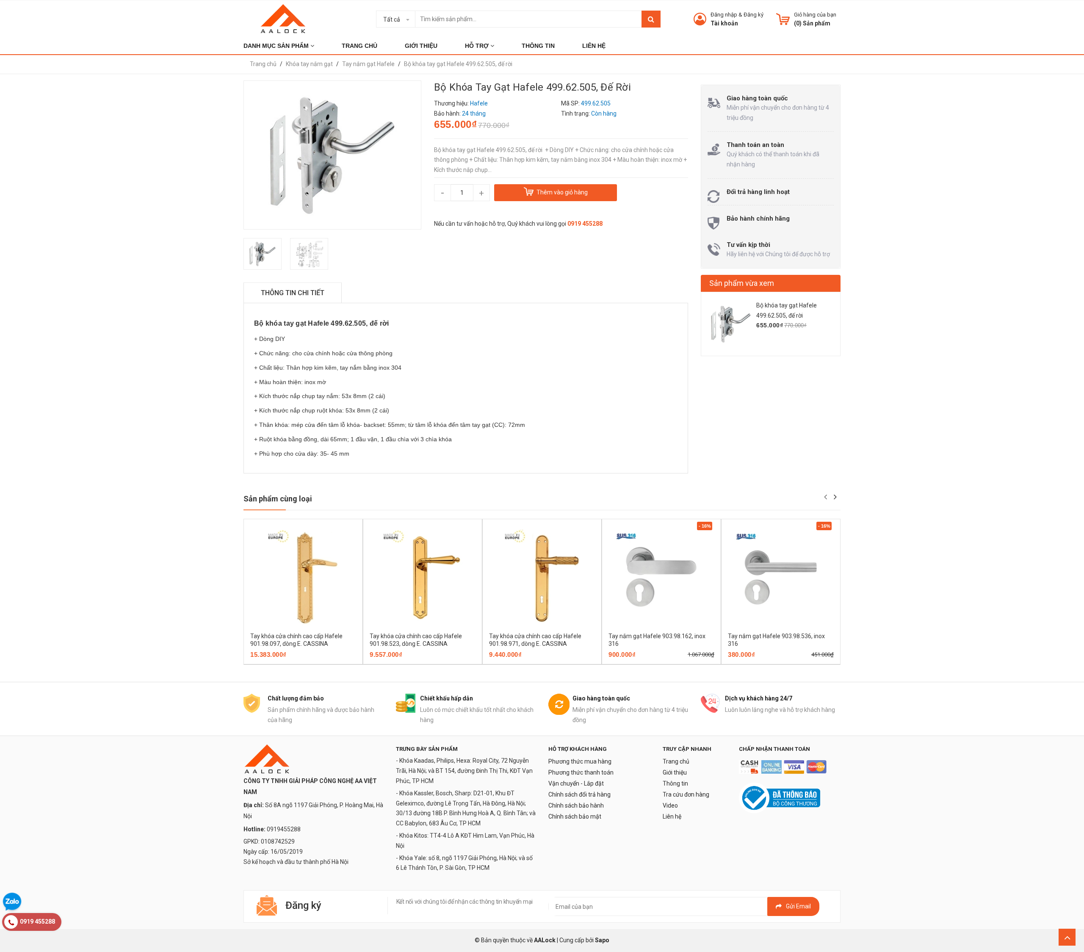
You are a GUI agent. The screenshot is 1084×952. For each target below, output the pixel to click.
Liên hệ (672, 816)
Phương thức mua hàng (579, 761)
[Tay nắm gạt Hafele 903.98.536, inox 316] (781, 578)
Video (670, 805)
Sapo (602, 940)
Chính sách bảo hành (576, 805)
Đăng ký (753, 14)
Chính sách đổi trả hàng (579, 794)
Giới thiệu (675, 772)
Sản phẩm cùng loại (277, 498)
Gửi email (798, 906)
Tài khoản (724, 23)
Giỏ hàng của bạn (815, 14)
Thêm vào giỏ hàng (291, 661)
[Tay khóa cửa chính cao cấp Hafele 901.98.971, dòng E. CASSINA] (542, 578)
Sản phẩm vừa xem (741, 283)
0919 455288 (585, 223)
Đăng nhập (724, 14)
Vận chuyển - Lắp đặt (576, 783)
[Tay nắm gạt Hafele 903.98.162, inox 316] (661, 578)
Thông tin (675, 783)
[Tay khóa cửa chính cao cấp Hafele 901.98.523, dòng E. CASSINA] (423, 578)
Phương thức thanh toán (581, 772)
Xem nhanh (332, 661)
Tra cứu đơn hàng (686, 794)
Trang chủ (676, 761)
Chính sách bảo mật (574, 816)
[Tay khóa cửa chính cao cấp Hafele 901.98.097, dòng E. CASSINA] (303, 578)
